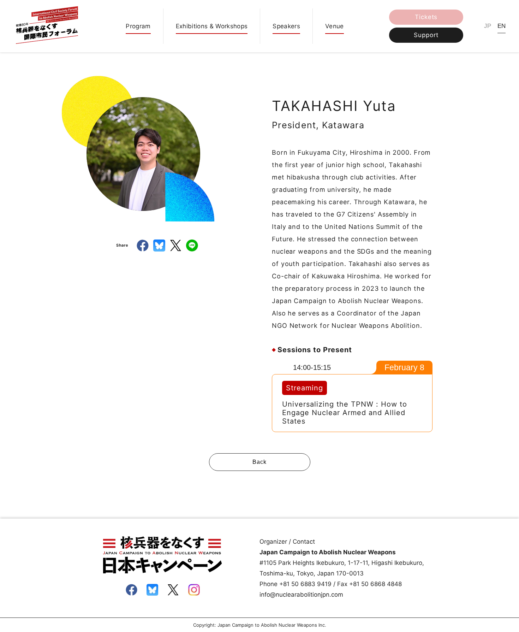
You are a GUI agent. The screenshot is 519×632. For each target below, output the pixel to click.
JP (487, 26)
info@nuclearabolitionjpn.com (301, 594)
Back (259, 462)
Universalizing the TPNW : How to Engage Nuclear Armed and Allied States (344, 412)
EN (501, 26)
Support (426, 35)
